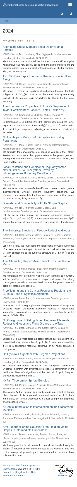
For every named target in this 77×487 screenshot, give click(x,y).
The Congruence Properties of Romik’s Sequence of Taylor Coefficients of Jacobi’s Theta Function (36, 108)
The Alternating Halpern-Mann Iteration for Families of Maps (37, 262)
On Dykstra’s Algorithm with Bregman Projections (34, 354)
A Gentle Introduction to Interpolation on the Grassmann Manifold (38, 408)
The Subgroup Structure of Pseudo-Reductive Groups (37, 230)
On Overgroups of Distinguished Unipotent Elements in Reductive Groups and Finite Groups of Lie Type (37, 321)
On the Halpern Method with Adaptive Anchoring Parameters (33, 139)
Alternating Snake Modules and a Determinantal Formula (33, 48)
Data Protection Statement (19, 473)
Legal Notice (22, 472)
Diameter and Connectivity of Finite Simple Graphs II (36, 203)
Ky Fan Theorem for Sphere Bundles (26, 380)
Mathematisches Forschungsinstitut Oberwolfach (21, 467)
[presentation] (23, 94)
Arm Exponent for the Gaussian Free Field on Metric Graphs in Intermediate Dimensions (35, 428)
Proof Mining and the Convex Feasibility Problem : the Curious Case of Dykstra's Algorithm (37, 292)
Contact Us (8, 472)
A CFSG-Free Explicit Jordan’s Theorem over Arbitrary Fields (37, 77)
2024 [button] (8, 20)
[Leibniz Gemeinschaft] (64, 470)
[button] (62, 13)
